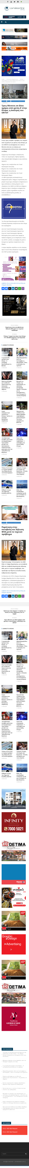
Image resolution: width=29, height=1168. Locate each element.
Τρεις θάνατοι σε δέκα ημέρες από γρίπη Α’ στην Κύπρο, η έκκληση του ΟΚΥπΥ (14, 621)
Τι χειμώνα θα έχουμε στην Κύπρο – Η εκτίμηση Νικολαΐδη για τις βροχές (6, 361)
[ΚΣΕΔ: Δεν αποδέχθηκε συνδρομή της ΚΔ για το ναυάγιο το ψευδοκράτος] (22, 484)
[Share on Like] (6, 288)
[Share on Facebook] (3, 288)
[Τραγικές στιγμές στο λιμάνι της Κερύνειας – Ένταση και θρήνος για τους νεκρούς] (22, 462)
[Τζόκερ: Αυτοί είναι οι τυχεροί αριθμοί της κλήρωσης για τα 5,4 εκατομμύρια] (7, 462)
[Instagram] (18, 1)
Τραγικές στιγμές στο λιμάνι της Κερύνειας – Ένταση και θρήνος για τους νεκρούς (22, 471)
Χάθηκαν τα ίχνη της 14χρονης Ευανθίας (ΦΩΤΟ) (6, 491)
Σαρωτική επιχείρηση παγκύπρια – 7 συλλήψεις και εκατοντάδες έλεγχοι (21, 442)
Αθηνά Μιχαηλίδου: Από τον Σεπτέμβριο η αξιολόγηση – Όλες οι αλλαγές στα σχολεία (22, 361)
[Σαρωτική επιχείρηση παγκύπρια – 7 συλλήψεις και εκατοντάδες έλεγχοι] (22, 432)
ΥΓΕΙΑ (8, 101)
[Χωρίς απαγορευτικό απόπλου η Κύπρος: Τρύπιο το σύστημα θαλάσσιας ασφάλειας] (7, 405)
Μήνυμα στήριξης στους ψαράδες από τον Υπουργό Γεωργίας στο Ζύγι (14, 1061)
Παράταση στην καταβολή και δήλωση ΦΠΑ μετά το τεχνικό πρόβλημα (14, 328)
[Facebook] (7, 1)
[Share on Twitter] (9, 288)
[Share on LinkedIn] (13, 288)
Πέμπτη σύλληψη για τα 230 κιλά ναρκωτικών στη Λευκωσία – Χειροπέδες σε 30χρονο (7, 385)
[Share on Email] (16, 288)
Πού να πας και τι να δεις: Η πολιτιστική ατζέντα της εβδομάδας (14, 1089)
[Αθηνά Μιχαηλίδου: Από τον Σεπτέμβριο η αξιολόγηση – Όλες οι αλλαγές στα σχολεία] (22, 352)
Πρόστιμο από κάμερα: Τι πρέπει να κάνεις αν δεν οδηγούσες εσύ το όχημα (14, 612)
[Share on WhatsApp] (19, 288)
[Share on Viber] (22, 288)
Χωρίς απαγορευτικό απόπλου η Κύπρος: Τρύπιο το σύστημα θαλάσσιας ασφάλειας (7, 416)
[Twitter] (14, 1)
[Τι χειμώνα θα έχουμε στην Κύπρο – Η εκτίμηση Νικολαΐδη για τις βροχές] (7, 352)
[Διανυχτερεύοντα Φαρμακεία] (21, 1)
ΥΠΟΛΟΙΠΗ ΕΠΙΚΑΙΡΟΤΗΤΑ (12, 79)
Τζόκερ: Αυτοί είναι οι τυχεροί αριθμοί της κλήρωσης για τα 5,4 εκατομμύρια (7, 470)
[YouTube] (11, 1)
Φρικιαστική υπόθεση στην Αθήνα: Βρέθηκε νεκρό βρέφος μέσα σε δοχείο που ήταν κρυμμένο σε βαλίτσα (21, 417)
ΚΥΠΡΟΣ (21, 79)
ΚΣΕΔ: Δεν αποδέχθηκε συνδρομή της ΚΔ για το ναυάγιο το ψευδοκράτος (21, 493)
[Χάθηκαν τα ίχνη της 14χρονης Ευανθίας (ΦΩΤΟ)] (7, 484)
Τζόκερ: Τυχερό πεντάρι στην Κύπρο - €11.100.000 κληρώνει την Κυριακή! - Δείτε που (14, 337)
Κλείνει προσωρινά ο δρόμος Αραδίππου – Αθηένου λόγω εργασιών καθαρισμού (14, 1083)
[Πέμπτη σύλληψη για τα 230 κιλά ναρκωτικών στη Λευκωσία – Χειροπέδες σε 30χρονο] (7, 375)
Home (3, 79)
